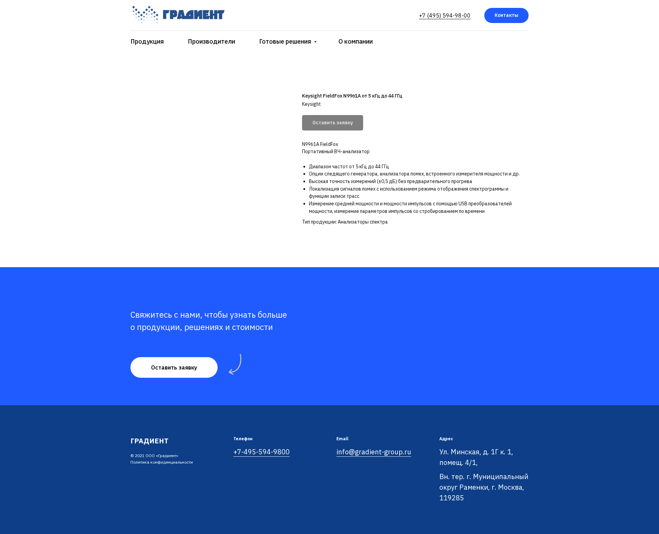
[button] (174, 367)
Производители (211, 41)
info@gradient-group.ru (373, 451)
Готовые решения (285, 41)
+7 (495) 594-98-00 (445, 15)
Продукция (147, 41)
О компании (355, 41)
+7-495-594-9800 (261, 451)
